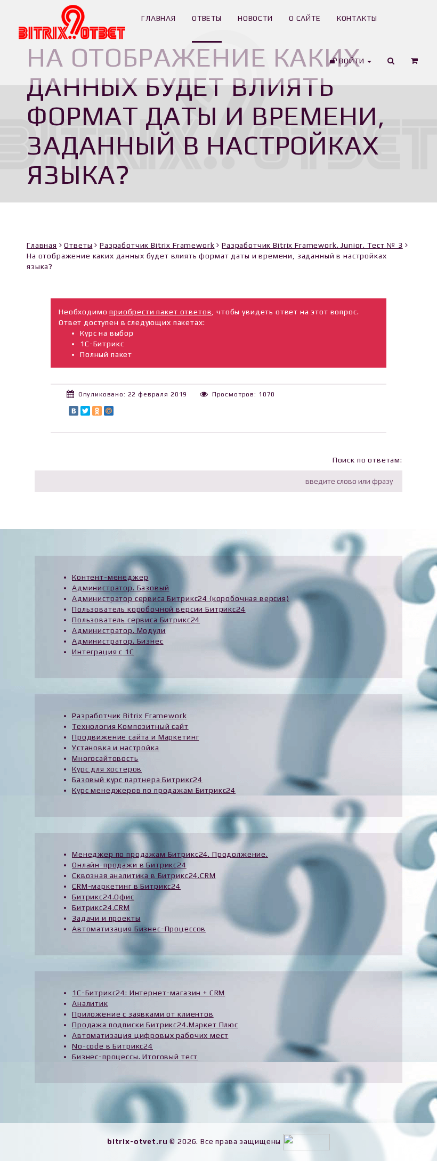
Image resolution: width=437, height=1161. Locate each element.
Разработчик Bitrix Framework (157, 245)
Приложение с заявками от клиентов (143, 1014)
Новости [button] (255, 18)
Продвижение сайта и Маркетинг (135, 737)
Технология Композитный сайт (130, 726)
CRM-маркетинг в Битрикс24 (126, 886)
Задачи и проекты (106, 918)
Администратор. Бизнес (118, 641)
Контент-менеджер (110, 577)
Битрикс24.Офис (103, 896)
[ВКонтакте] (73, 411)
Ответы (78, 245)
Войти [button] (351, 60)
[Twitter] (85, 411)
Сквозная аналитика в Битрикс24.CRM (144, 875)
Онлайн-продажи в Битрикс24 (129, 864)
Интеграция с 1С (103, 651)
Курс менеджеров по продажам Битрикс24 (154, 790)
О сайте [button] (305, 18)
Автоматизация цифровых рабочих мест (150, 1035)
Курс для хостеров (107, 769)
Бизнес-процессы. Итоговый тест (135, 1056)
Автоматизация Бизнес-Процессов (139, 928)
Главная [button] (158, 18)
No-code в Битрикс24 (112, 1046)
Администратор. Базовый (120, 587)
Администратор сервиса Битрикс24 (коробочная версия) (180, 598)
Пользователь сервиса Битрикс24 (136, 619)
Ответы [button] (207, 18)
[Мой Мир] (109, 411)
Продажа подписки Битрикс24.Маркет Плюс (155, 1024)
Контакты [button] (357, 18)
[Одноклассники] (97, 411)
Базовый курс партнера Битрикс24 (137, 779)
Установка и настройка (115, 747)
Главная (42, 245)
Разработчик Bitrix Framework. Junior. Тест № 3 (312, 245)
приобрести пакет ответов (160, 311)
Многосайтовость (105, 758)
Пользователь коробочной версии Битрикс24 (159, 609)
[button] (414, 64)
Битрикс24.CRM (101, 907)
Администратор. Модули (119, 630)
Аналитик (90, 1003)
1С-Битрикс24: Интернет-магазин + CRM (148, 992)
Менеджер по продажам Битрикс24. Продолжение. (170, 854)
